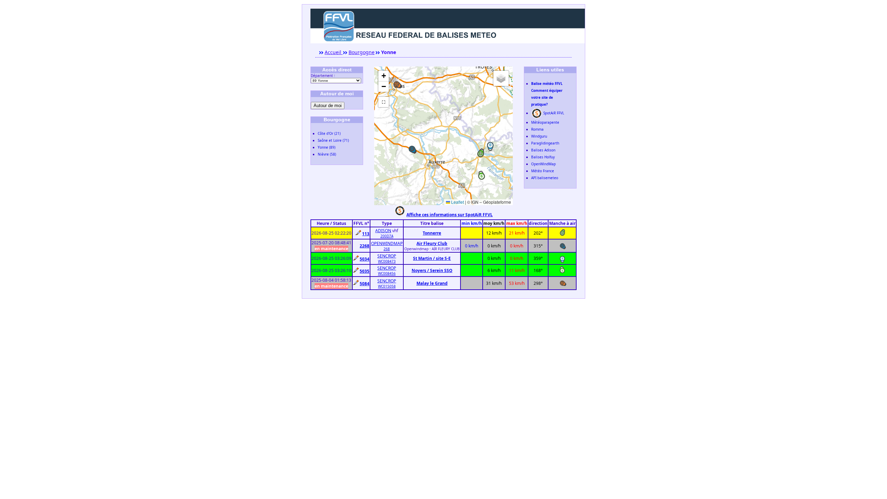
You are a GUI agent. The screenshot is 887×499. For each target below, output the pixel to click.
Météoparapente (545, 122)
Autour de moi (328, 105)
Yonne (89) (326, 147)
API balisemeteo (544, 177)
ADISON (383, 231)
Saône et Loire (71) (333, 140)
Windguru (539, 136)
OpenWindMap (543, 163)
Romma (537, 129)
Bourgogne (362, 52)
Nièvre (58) (327, 154)
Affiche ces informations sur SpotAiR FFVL (449, 215)
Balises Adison (543, 150)
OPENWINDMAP (387, 243)
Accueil (334, 52)
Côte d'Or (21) (329, 133)
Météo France (542, 170)
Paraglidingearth (545, 143)
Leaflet (457, 202)
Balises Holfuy (543, 157)
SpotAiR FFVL (553, 113)
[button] (480, 153)
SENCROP (386, 256)
